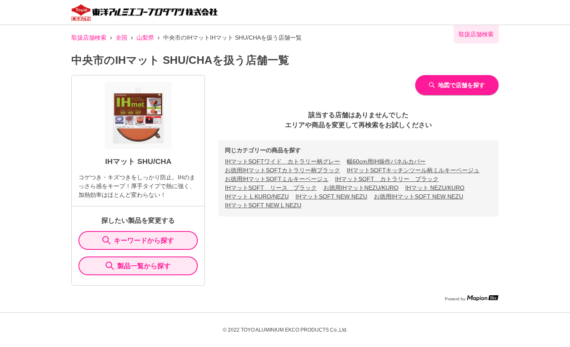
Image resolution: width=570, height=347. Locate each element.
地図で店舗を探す (461, 85)
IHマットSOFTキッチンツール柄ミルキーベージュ (413, 170)
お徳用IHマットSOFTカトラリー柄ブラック (282, 170)
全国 (121, 37)
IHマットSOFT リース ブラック (271, 187)
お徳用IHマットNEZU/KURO (360, 187)
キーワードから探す (144, 240)
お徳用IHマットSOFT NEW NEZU (418, 196)
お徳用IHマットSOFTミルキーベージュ (276, 179)
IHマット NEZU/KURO (434, 187)
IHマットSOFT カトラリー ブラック (387, 179)
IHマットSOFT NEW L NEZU (263, 205)
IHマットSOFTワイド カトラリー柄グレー (282, 161)
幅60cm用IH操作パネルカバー (386, 161)
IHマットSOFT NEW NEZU (331, 196)
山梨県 (145, 37)
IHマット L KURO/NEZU (257, 196)
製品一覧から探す (144, 265)
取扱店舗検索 (88, 37)
